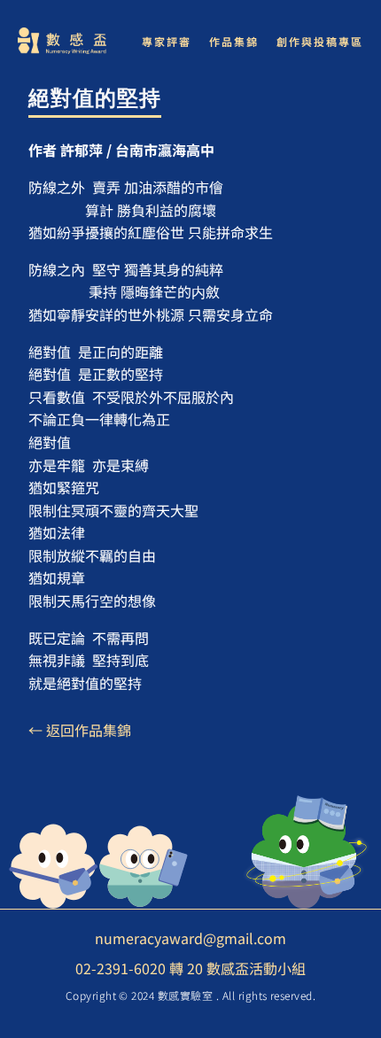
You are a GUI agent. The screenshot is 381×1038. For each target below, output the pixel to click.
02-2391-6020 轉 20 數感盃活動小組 (190, 968)
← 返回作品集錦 (79, 729)
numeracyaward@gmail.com (190, 938)
